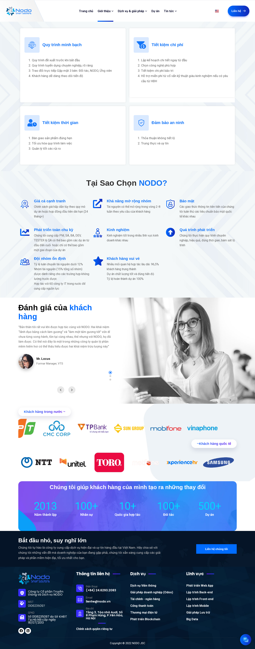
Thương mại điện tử (143, 612)
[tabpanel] (66, 351)
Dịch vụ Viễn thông (143, 585)
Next (71, 389)
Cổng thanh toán (141, 606)
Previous (60, 389)
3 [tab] (110, 380)
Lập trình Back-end (199, 592)
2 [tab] (110, 376)
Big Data (192, 619)
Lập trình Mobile (197, 606)
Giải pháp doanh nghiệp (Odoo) (151, 592)
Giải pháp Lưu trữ (198, 612)
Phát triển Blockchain (145, 619)
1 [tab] (110, 372)
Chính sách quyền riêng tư (94, 629)
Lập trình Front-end (199, 599)
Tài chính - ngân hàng (145, 599)
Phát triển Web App (199, 585)
